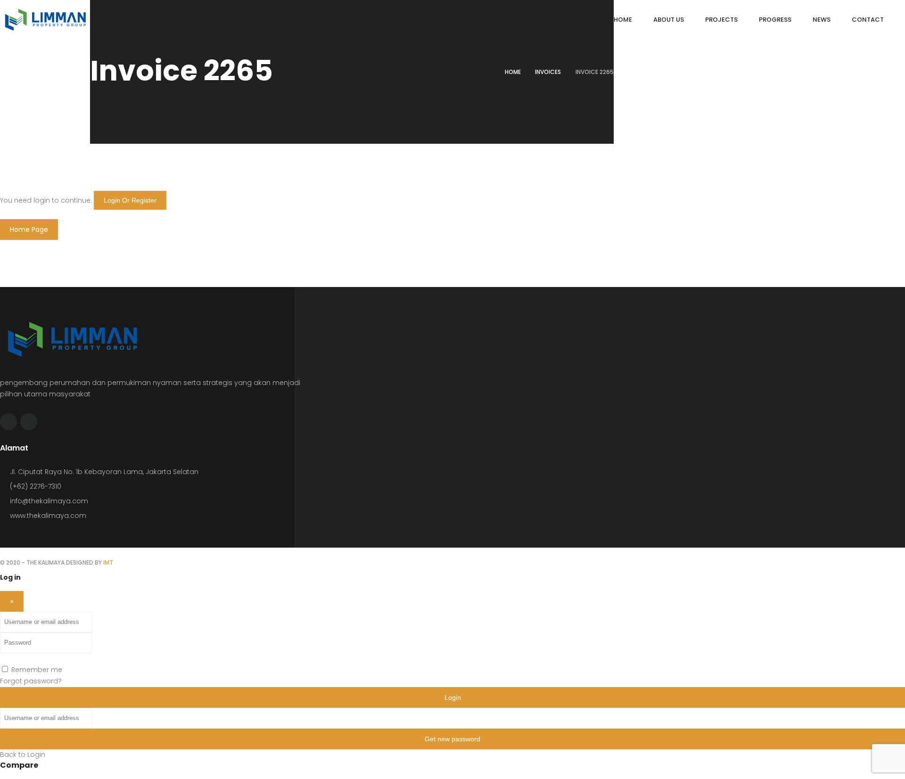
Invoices (548, 72)
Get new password (452, 739)
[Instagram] (28, 421)
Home (513, 72)
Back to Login (22, 754)
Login (452, 697)
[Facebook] (8, 421)
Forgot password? (31, 681)
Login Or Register (130, 200)
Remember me (36, 669)
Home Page (29, 229)
